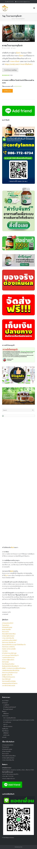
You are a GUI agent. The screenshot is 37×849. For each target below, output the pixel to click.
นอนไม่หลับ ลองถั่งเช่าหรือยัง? (9, 640)
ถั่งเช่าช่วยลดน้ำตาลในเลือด (9, 681)
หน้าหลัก (4, 737)
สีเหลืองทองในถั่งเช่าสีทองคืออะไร (10, 666)
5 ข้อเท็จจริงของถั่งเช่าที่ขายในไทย (10, 670)
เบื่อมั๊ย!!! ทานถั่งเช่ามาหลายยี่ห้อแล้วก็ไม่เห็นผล (14, 668)
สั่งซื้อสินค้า (6, 733)
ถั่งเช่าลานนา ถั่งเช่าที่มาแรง (9, 642)
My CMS (20, 847)
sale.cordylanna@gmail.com (23, 1)
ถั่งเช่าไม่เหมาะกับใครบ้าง (8, 646)
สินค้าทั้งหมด (5, 730)
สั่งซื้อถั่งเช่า (6, 713)
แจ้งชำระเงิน (6, 735)
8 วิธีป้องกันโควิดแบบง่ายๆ (8, 677)
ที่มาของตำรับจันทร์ (8, 709)
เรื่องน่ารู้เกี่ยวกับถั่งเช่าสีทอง (9, 634)
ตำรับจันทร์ (5, 702)
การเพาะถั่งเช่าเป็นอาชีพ (8, 638)
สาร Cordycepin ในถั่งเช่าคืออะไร (10, 655)
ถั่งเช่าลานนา (5, 715)
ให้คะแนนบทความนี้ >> (8, 86)
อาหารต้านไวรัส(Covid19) (8, 685)
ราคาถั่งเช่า (5, 651)
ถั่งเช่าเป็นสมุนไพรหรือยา (8, 664)
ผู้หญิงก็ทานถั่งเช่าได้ (7, 674)
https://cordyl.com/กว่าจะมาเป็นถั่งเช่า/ (19, 64)
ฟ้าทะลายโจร (5, 631)
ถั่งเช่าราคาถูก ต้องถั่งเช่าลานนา (10, 672)
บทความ (5, 724)
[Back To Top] (33, 845)
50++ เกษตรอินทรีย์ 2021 (9, 718)
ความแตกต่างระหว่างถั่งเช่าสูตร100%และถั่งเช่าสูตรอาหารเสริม (18, 720)
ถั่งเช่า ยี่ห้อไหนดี (6, 679)
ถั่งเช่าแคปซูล (5, 662)
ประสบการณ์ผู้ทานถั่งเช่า (8, 659)
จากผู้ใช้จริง (6, 705)
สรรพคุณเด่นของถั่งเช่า (7, 623)
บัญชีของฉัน (5, 728)
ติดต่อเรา (4, 711)
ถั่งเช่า (18, 53)
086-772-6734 (10, 1)
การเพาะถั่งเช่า (14, 61)
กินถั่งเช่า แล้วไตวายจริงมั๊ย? (9, 649)
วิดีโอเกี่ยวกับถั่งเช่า (7, 726)
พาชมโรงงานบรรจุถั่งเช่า (12, 45)
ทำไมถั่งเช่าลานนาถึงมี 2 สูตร (9, 653)
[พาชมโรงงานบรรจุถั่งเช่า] (18, 33)
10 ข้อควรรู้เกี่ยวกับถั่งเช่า (8, 636)
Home (13, 18)
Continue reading (10, 70)
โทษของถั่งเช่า (5, 625)
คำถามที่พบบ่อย (7, 722)
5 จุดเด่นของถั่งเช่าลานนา (8, 657)
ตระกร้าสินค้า (5, 700)
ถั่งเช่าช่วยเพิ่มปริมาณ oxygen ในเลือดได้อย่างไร (14, 644)
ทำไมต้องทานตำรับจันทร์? (9, 707)
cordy (14, 48)
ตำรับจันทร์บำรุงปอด (7, 627)
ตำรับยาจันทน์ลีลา (6, 629)
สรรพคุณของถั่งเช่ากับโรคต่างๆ (9, 683)
